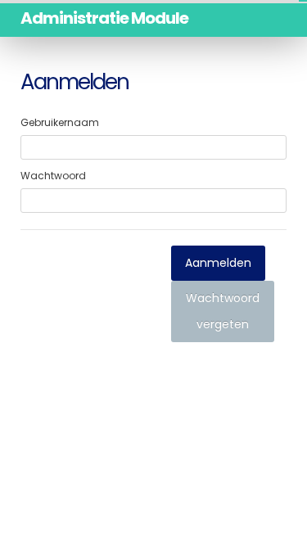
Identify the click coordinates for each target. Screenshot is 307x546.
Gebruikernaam (59, 122)
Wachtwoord (53, 176)
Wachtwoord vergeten (223, 311)
